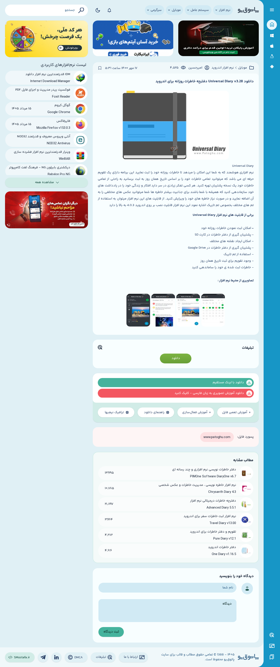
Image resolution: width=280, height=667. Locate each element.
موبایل (242, 67)
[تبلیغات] (272, 635)
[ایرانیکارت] (133, 39)
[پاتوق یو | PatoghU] (248, 10)
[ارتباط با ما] (272, 645)
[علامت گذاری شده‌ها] (271, 657)
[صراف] (46, 39)
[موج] (218, 39)
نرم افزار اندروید (223, 67)
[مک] (272, 45)
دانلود (176, 358)
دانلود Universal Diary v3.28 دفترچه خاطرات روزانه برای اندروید (205, 81)
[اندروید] (272, 66)
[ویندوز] (272, 35)
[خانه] (272, 25)
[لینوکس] (272, 56)
